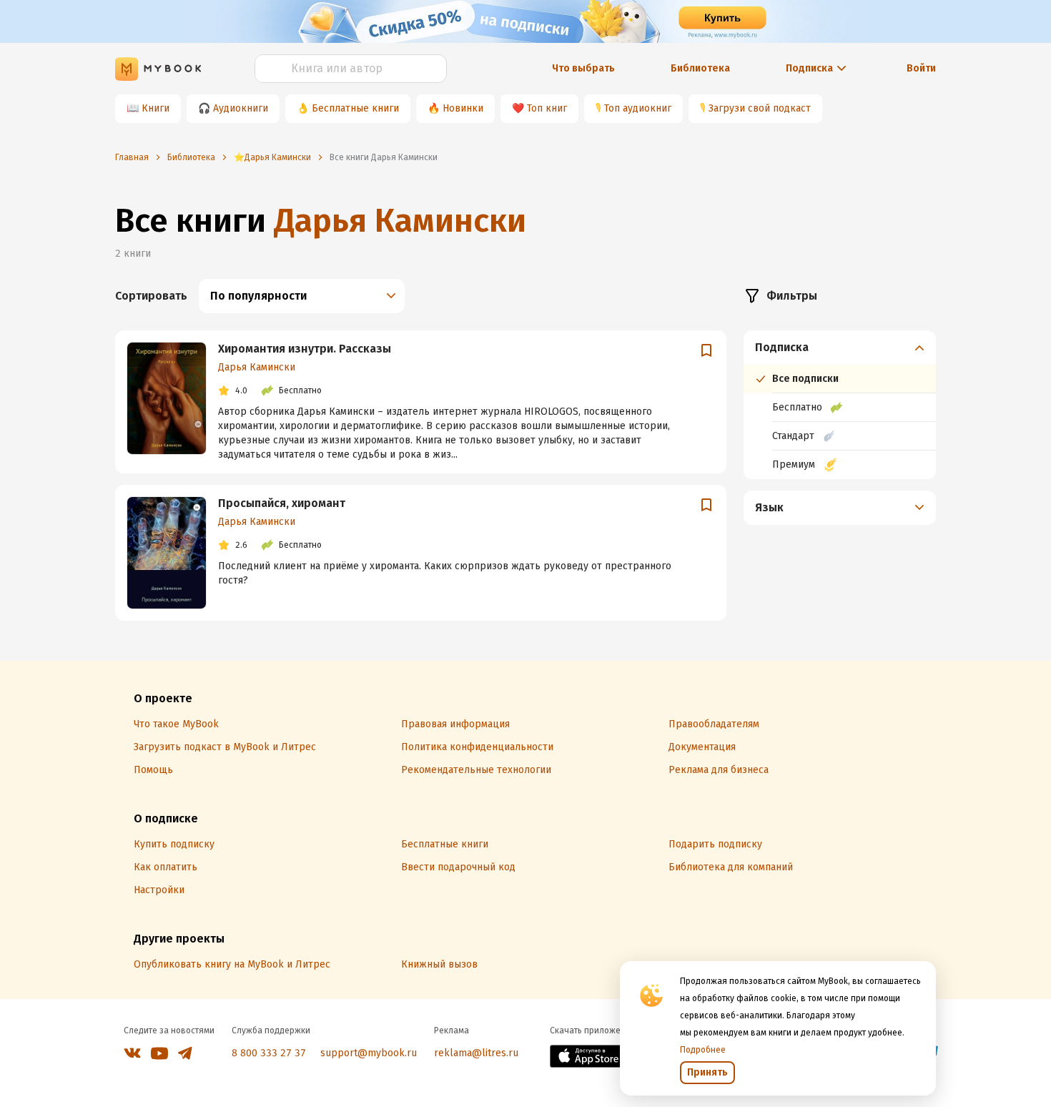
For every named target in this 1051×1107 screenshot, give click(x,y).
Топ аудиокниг (637, 108)
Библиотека (700, 68)
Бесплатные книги (355, 108)
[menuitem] (840, 404)
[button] (840, 347)
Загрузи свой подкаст (760, 108)
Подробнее (703, 1050)
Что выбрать (583, 68)
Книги (155, 108)
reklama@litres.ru (476, 1053)
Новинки (463, 108)
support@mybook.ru (368, 1053)
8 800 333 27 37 (269, 1053)
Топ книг (547, 108)
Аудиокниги (240, 108)
